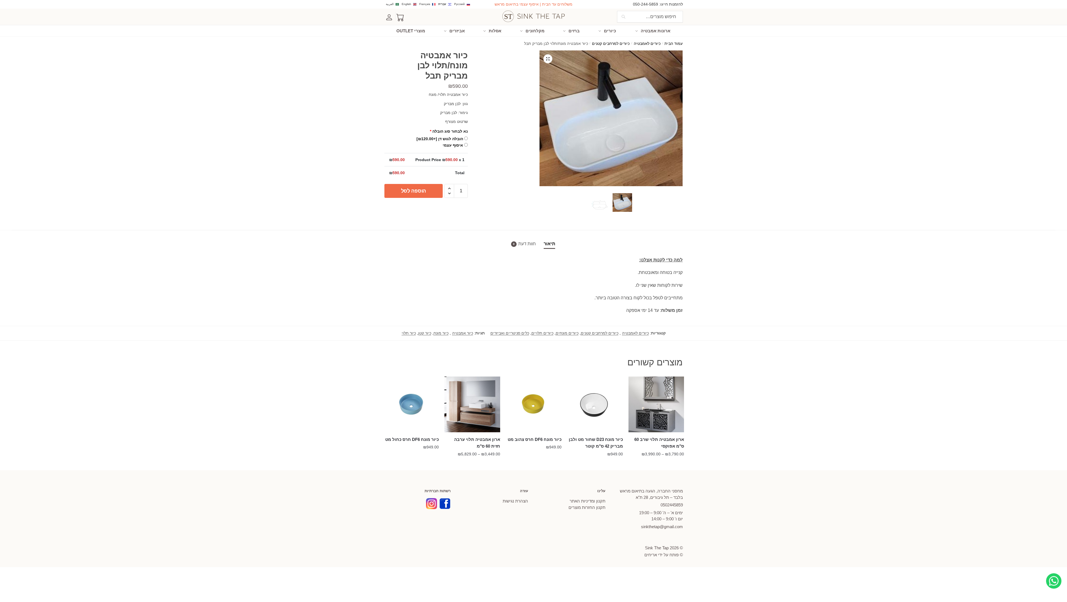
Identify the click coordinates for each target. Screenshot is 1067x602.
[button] (547, 58)
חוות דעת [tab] (527, 243)
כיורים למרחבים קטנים (611, 44)
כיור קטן (424, 333)
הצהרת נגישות (515, 501)
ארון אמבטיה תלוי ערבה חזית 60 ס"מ (477, 442)
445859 (672, 505)
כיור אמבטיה (462, 333)
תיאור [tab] (549, 243)
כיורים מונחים (567, 333)
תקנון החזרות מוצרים (587, 507)
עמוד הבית (673, 44)
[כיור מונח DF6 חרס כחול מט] (411, 404)
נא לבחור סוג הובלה (449, 131)
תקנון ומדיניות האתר (587, 501)
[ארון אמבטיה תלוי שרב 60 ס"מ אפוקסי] (656, 404)
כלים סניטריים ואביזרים (509, 333)
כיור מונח (441, 333)
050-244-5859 (645, 4)
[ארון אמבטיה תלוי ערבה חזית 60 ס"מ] (472, 404)
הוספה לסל (413, 191)
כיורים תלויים (542, 333)
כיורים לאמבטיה (647, 44)
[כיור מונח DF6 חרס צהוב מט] (534, 404)
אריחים (650, 554)
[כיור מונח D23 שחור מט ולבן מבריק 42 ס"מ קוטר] (595, 404)
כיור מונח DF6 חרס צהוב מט (535, 439)
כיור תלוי (409, 333)
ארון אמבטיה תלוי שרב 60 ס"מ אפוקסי (659, 442)
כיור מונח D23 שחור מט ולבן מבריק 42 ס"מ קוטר (596, 442)
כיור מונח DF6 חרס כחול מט (412, 439)
